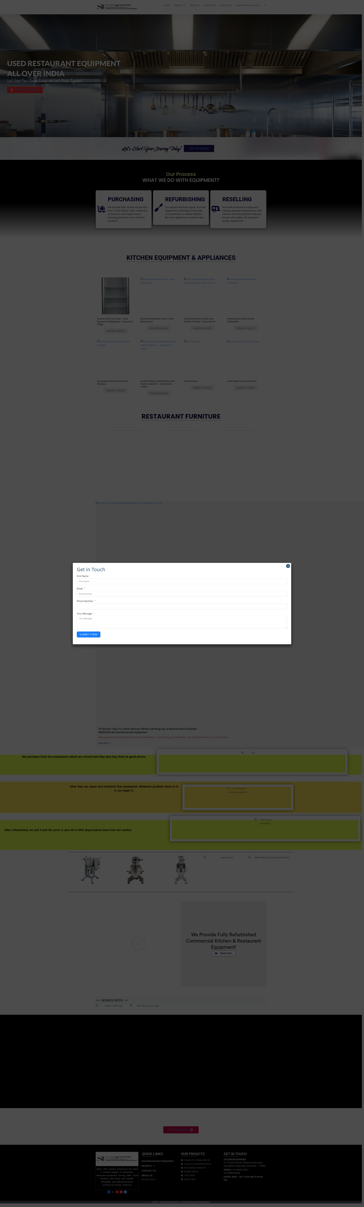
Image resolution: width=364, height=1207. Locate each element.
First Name (82, 576)
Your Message (84, 613)
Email (80, 588)
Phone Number (85, 601)
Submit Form (88, 634)
